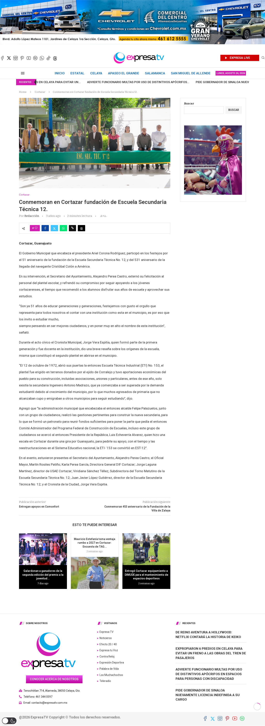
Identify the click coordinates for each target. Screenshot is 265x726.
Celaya (96, 73)
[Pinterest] (22, 58)
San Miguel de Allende (190, 73)
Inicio (60, 73)
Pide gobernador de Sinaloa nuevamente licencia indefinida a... (204, 82)
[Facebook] (2, 58)
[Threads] (55, 58)
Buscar (189, 103)
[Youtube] (28, 58)
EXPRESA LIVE (240, 58)
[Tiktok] (48, 58)
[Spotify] (35, 58)
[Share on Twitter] (54, 228)
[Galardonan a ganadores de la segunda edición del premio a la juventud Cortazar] (43, 549)
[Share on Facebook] (45, 228)
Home (23, 91)
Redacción (31, 216)
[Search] (263, 58)
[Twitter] (9, 58)
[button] (9, 720)
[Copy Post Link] (72, 228)
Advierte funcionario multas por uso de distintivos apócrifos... (97, 82)
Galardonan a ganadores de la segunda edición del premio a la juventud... (42, 574)
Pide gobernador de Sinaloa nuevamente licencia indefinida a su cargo (208, 695)
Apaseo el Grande (123, 73)
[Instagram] (15, 58)
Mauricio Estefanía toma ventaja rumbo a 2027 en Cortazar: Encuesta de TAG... (94, 542)
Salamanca (155, 73)
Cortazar (40, 91)
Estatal (77, 73)
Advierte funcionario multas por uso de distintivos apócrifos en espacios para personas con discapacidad (209, 674)
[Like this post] (36, 228)
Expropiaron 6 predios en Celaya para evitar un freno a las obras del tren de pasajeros (211, 653)
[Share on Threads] (81, 228)
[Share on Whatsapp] (63, 228)
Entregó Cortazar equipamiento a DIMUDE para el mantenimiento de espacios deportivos (146, 574)
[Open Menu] (22, 73)
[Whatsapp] (42, 58)
